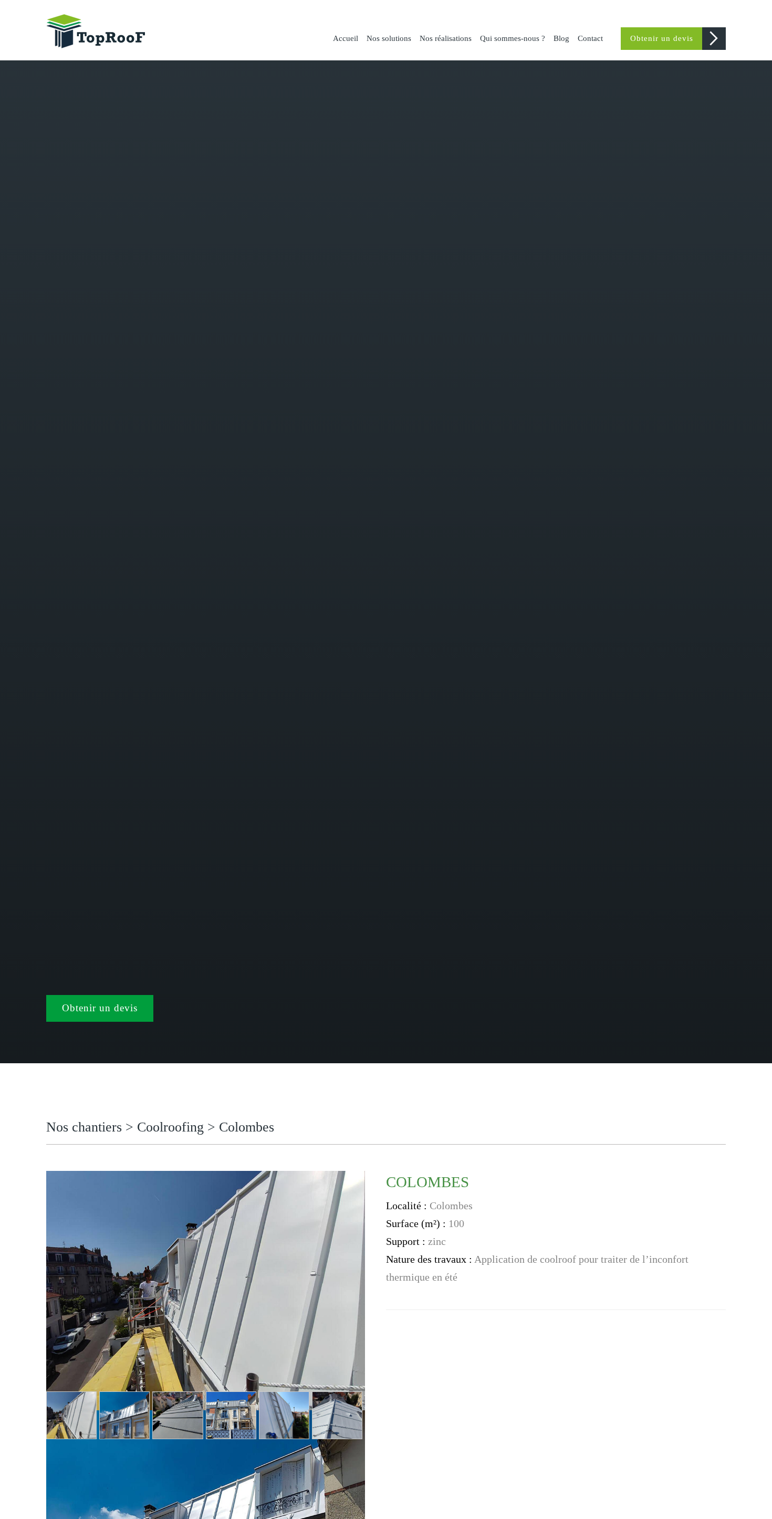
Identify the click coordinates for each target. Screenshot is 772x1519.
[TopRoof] (98, 30)
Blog (561, 38)
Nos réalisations (446, 38)
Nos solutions (389, 38)
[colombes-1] (205, 1289)
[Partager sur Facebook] (672, 1177)
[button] (71, 1415)
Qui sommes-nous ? (512, 38)
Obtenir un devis (661, 38)
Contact (590, 38)
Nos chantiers (86, 1127)
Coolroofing (170, 1127)
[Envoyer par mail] (718, 1177)
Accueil (345, 38)
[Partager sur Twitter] (688, 1177)
